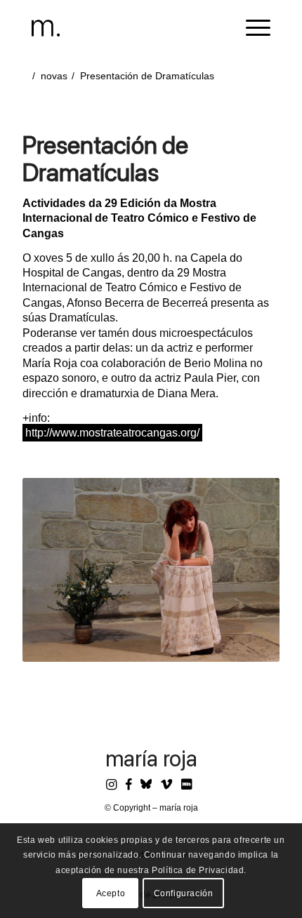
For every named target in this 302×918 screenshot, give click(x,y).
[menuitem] (251, 28)
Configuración (184, 893)
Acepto (111, 893)
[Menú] (251, 28)
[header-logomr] (127, 28)
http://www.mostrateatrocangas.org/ (112, 433)
